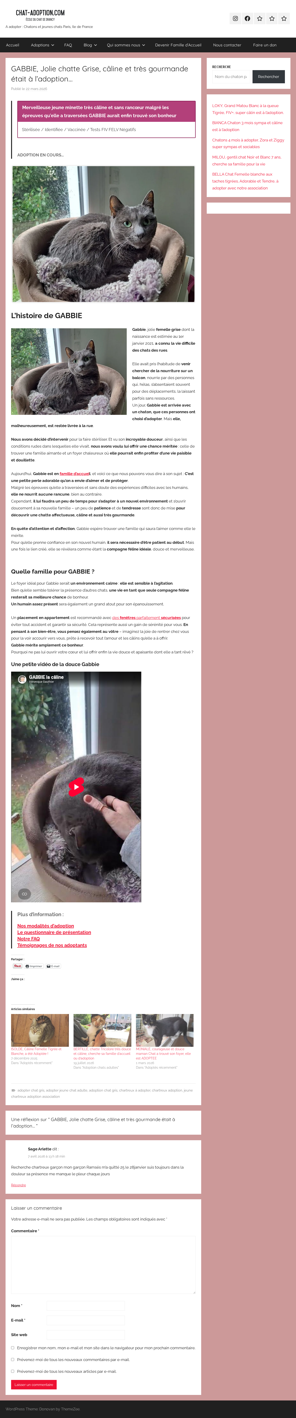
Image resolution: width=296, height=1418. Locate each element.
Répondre (18, 1185)
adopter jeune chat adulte (66, 1090)
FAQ (68, 44)
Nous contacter (227, 44)
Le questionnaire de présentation (54, 932)
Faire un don (265, 44)
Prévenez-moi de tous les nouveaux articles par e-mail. (67, 1371)
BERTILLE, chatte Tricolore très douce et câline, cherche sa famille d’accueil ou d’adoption (102, 1053)
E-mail (18, 1320)
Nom (16, 1305)
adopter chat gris (31, 1090)
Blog (88, 44)
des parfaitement (146, 617)
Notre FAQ (28, 939)
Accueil (12, 44)
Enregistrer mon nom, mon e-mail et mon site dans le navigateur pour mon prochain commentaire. (106, 1348)
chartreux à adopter (134, 1090)
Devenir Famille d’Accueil (178, 44)
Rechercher (268, 76)
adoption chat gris (103, 1090)
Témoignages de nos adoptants (52, 945)
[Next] (186, 234)
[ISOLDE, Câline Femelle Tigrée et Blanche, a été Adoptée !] (40, 1030)
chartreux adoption (167, 1090)
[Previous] (21, 234)
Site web (19, 1334)
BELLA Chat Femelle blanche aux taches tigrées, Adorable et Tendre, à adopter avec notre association (245, 181)
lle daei (74, 473)
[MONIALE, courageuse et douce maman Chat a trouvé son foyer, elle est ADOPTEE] (165, 1030)
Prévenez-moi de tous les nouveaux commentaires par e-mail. (73, 1359)
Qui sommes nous (123, 44)
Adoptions (40, 44)
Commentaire (25, 1231)
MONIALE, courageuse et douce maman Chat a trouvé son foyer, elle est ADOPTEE (163, 1053)
